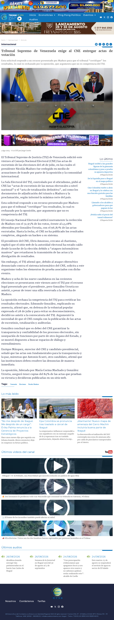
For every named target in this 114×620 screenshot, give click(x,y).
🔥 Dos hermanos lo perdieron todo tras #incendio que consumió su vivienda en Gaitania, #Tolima (45, 497)
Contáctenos (26, 601)
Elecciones (22, 384)
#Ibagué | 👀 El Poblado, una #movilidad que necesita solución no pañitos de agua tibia (40, 476)
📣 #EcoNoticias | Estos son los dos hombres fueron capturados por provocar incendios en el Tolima (46, 538)
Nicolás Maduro (33, 384)
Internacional (13, 40)
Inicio (32, 15)
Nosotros (10, 601)
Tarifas (41, 601)
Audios (33, 19)
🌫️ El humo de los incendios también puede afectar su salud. (28, 517)
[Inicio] (4, 17)
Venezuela (13, 384)
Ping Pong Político (69, 15)
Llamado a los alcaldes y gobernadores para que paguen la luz (102, 205)
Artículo (24, 40)
